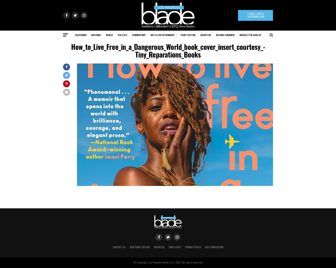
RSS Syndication (214, 247)
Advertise (205, 35)
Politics (122, 35)
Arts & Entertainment (162, 35)
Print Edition (188, 35)
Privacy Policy (193, 247)
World (109, 35)
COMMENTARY (139, 35)
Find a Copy (175, 247)
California (80, 35)
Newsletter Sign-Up (250, 35)
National (96, 35)
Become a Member (225, 35)
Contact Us (119, 247)
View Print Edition (140, 247)
